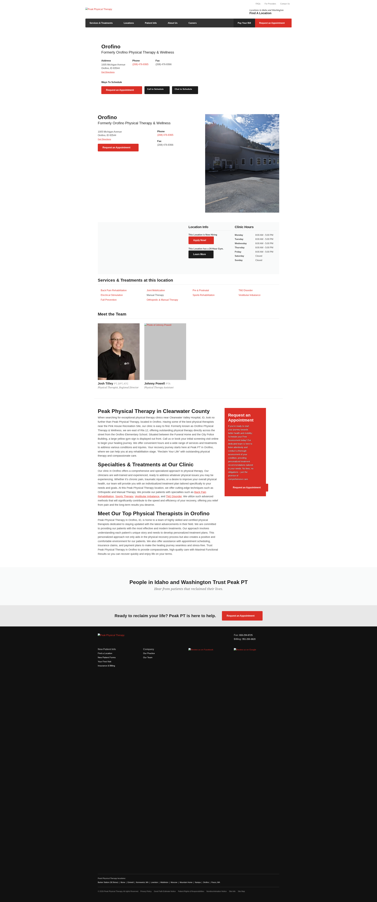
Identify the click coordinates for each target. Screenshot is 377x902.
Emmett (131, 882)
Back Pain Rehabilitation (114, 290)
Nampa (198, 882)
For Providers (270, 4)
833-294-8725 (246, 635)
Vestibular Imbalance (250, 295)
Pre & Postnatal (201, 290)
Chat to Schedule (184, 89)
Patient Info (151, 23)
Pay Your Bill (244, 23)
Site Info (232, 891)
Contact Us (285, 4)
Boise (123, 882)
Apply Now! (199, 240)
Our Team (147, 657)
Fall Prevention (109, 300)
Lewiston (154, 882)
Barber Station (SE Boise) (108, 882)
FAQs (258, 4)
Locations (129, 23)
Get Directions (108, 72)
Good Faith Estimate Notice (165, 891)
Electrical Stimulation (112, 295)
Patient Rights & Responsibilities (191, 891)
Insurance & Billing (106, 665)
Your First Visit (104, 661)
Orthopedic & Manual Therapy (162, 300)
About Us (172, 23)
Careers (192, 23)
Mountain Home (186, 882)
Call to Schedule (155, 89)
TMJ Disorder (246, 290)
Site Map (241, 891)
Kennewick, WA (142, 882)
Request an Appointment (272, 23)
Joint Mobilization (156, 290)
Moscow (174, 882)
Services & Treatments (101, 23)
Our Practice (149, 653)
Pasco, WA (215, 882)
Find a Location (105, 653)
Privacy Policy (146, 891)
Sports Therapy (124, 496)
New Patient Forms (107, 657)
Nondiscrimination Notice (216, 891)
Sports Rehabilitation (204, 295)
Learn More (199, 254)
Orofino (206, 882)
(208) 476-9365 (140, 64)
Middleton (164, 882)
